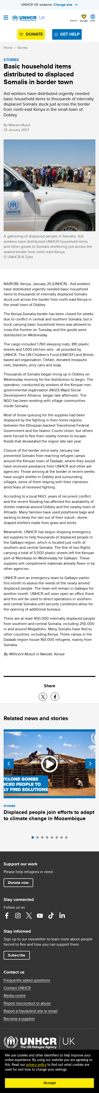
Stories (22, 47)
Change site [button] (63, 4)
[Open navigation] (6, 18)
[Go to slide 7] (62, 838)
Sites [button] (92, 20)
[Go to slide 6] (58, 838)
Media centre (15, 995)
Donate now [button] (18, 882)
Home (8, 47)
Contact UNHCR (17, 988)
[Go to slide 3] (43, 838)
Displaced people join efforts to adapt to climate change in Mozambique (49, 815)
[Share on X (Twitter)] (43, 697)
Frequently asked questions (27, 980)
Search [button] (73, 20)
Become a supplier (19, 1018)
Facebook (7, 915)
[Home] (28, 18)
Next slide (90, 764)
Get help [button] (70, 34)
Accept (49, 1083)
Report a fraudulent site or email (30, 1011)
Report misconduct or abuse (27, 1003)
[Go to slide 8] (67, 838)
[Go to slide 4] (48, 838)
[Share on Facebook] (55, 697)
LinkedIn (62, 915)
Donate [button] (84, 20)
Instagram (18, 915)
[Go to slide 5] (53, 838)
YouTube (40, 915)
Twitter (29, 915)
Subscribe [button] (16, 955)
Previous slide (9, 764)
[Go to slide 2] (38, 838)
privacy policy (36, 1065)
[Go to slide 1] (33, 838)
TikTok (51, 915)
